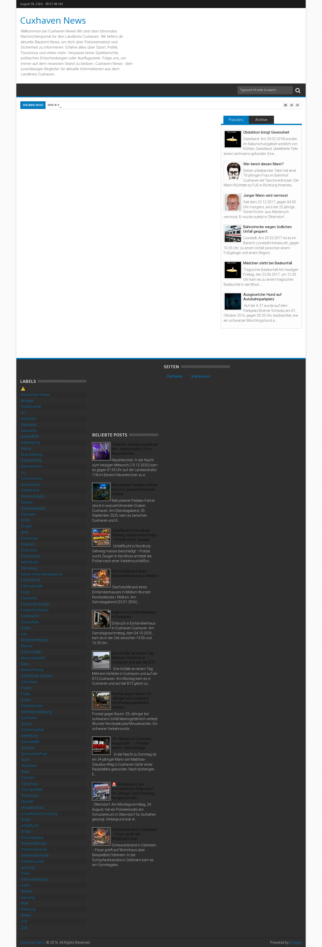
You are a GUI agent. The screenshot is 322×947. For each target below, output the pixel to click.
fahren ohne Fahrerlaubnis (42, 574)
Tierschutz (29, 784)
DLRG (25, 520)
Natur (25, 664)
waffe (25, 885)
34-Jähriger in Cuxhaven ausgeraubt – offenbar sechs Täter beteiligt (131, 743)
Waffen (26, 891)
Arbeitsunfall (31, 406)
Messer (27, 646)
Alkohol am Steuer (35, 395)
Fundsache (30, 616)
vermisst (28, 868)
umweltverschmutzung (39, 814)
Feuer (25, 592)
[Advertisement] (130, 395)
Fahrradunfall (31, 586)
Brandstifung (31, 460)
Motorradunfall (33, 658)
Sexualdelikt (30, 742)
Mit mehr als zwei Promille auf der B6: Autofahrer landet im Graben (115, 327)
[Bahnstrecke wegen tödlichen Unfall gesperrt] (233, 234)
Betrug (26, 448)
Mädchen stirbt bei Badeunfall (267, 263)
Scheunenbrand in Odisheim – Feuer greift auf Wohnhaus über (134, 834)
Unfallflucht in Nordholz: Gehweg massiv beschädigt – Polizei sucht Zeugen (134, 535)
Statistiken (29, 766)
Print (181, 148)
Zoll (24, 921)
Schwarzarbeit (32, 730)
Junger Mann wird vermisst (265, 195)
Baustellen (29, 431)
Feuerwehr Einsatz (35, 604)
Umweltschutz (32, 808)
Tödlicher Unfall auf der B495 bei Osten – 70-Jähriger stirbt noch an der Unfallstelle (54, 327)
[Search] (298, 90)
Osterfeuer (29, 682)
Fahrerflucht (30, 580)
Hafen (25, 628)
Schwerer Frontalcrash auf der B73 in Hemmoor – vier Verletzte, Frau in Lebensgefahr (180, 327)
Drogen (26, 526)
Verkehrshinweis (34, 849)
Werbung (28, 909)
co (23, 472)
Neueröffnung (32, 670)
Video (25, 873)
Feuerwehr (29, 598)
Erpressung (30, 556)
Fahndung (29, 568)
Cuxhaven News (53, 20)
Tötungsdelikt (31, 790)
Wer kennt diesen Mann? (263, 164)
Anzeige (27, 401)
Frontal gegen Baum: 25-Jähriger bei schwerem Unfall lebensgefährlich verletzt (132, 700)
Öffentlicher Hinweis (37, 676)
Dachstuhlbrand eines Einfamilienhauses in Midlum (135, 573)
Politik (25, 694)
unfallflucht (30, 826)
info (24, 634)
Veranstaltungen (34, 843)
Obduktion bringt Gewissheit (266, 132)
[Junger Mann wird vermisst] (233, 202)
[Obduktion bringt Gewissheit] (233, 139)
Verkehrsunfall (32, 861)
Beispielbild (29, 436)
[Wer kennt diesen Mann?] (233, 171)
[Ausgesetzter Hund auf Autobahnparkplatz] (233, 301)
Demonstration (33, 496)
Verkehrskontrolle (35, 855)
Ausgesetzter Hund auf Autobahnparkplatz (262, 296)
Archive (261, 120)
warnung (28, 897)
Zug (24, 927)
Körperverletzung (34, 640)
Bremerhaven (31, 466)
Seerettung (29, 736)
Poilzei (26, 688)
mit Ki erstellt (31, 652)
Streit (25, 772)
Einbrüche (29, 550)
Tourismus (29, 796)
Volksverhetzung (34, 879)
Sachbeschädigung (36, 712)
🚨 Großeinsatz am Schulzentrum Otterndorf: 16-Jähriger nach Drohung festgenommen (133, 791)
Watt (24, 903)
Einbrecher (29, 538)
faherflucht (29, 562)
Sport (25, 760)
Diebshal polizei (33, 508)
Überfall (27, 802)
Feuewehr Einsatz (35, 610)
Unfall (40, 232)
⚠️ (23, 389)
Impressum (200, 376)
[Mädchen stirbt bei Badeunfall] (233, 270)
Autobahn (28, 419)
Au (23, 412)
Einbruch (28, 544)
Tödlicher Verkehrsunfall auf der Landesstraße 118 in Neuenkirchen (135, 449)
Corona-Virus (31, 478)
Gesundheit (30, 622)
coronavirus (31, 484)
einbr (25, 532)
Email (198, 148)
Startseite (175, 376)
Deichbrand (30, 490)
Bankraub (28, 425)
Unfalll (26, 832)
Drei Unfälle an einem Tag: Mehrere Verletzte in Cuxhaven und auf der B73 (133, 658)
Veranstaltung (32, 838)
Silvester (27, 748)
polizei (26, 700)
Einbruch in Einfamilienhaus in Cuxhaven (134, 614)
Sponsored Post (34, 754)
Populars (236, 120)
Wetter (26, 915)
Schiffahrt (29, 718)
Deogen (27, 502)
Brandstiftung (32, 454)
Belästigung (30, 442)
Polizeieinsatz (32, 706)
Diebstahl (28, 514)
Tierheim (28, 778)
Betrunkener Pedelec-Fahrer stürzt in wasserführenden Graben (135, 489)
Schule (26, 724)
